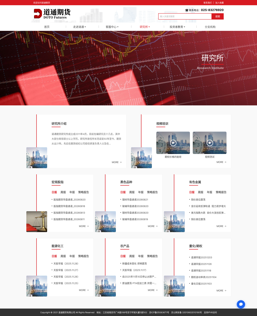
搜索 (217, 16)
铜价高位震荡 (198, 199)
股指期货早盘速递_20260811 (69, 219)
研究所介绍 (59, 124)
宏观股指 (58, 182)
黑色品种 (126, 182)
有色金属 (195, 182)
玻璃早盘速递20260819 (135, 219)
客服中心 (111, 26)
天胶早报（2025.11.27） (67, 270)
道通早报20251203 (201, 257)
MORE (115, 162)
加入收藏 (219, 2)
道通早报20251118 (201, 270)
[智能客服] (241, 304)
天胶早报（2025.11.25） (67, 283)
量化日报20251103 (201, 283)
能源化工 (58, 246)
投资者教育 (176, 26)
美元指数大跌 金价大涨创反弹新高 (209, 212)
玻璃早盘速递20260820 (135, 206)
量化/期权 (195, 246)
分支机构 (210, 26)
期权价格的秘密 (173, 156)
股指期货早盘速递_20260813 (69, 212)
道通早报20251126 (201, 263)
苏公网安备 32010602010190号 (186, 312)
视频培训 (162, 124)
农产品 (124, 246)
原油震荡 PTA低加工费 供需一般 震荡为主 (140, 283)
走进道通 (78, 26)
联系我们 (208, 2)
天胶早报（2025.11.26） (67, 276)
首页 (47, 26)
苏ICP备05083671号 (159, 312)
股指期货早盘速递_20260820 (70, 199)
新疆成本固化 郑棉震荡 (134, 263)
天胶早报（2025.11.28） (67, 263)
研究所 (144, 26)
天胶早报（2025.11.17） (135, 270)
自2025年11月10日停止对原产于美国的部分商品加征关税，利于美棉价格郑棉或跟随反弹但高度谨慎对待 (140, 276)
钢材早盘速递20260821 (135, 199)
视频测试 (209, 156)
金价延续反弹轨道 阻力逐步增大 (208, 206)
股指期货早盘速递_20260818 (69, 206)
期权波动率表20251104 (203, 277)
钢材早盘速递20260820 (135, 212)
